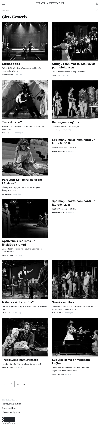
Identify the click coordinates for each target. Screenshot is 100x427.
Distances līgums (11, 412)
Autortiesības (9, 408)
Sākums (5, 11)
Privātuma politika (11, 403)
